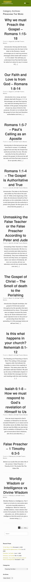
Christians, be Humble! (8, 555)
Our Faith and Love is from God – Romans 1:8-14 (15, 81)
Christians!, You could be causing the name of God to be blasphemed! (14, 558)
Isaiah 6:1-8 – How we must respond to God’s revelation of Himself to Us (15, 400)
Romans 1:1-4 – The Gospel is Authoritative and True (15, 177)
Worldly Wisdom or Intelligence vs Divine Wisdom (15, 485)
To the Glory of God (8, 547)
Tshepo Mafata (22, 141)
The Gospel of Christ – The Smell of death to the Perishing (15, 285)
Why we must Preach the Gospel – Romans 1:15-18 (15, 29)
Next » (25, 527)
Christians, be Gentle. (8, 553)
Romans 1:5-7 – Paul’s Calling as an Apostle (15, 131)
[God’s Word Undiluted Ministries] (7, 2)
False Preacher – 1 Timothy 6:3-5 (15, 448)
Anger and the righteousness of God (12, 549)
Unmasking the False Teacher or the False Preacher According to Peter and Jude (15, 228)
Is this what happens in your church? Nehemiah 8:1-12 (15, 342)
